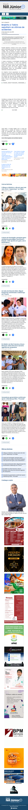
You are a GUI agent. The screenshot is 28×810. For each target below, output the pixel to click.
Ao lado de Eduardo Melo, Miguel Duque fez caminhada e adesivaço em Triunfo (13, 292)
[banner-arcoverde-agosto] (14, 175)
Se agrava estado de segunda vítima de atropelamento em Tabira (6, 166)
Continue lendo (5, 232)
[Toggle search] (7, 14)
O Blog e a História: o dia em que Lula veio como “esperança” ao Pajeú (14, 188)
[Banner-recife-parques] (14, 583)
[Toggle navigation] (3, 14)
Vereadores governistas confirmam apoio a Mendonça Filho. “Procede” (14, 398)
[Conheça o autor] (14, 497)
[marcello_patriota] (14, 789)
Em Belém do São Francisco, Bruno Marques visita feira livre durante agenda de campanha (13, 345)
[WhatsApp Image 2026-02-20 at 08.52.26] (14, 559)
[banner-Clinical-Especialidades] (14, 609)
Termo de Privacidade (14, 806)
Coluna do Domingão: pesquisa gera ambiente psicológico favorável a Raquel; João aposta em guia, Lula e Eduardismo (14, 240)
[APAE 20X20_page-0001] (14, 635)
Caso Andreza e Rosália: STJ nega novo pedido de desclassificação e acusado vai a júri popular (19, 154)
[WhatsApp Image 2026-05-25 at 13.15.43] (14, 531)
